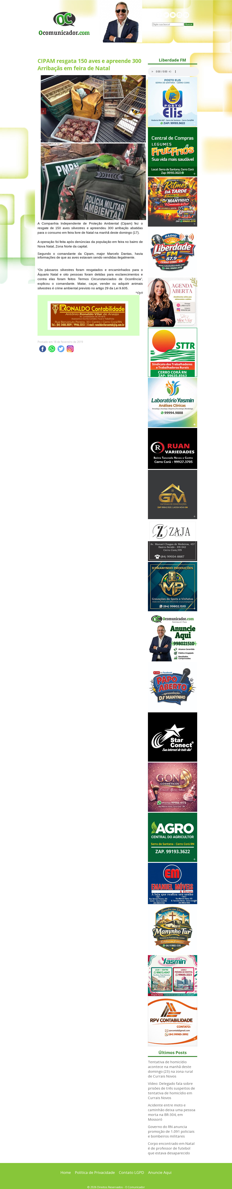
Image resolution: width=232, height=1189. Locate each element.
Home (65, 1172)
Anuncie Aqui (160, 1172)
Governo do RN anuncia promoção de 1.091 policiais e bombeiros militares (171, 1131)
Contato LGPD (131, 1172)
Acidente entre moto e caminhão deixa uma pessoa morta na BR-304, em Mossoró (171, 1112)
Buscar (188, 24)
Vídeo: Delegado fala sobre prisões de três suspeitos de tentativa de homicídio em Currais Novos (171, 1090)
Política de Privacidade (95, 1172)
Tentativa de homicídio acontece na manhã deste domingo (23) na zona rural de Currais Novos (170, 1069)
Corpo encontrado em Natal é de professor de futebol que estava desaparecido (171, 1148)
